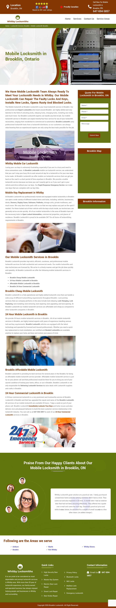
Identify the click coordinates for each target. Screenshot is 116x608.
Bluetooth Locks (72, 577)
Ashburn (16, 547)
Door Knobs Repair (51, 596)
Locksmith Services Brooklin (20, 26)
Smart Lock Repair (51, 591)
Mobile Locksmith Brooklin (39, 26)
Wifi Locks (70, 581)
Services (77, 18)
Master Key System (51, 580)
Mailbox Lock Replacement (71, 587)
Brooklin (16, 550)
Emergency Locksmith (74, 593)
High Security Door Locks (51, 573)
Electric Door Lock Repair (50, 585)
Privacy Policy (71, 572)
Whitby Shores (89, 547)
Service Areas (103, 18)
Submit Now (94, 135)
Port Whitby (52, 550)
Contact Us (89, 18)
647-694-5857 (101, 11)
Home (68, 18)
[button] (24, 519)
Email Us (94, 572)
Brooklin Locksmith (56, 605)
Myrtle (50, 547)
